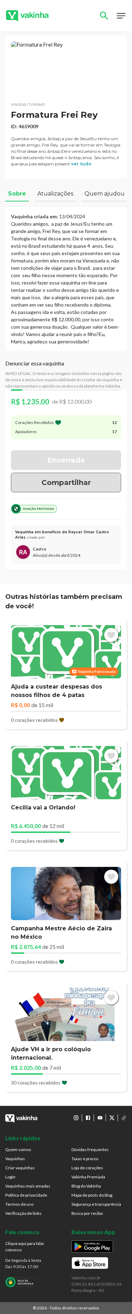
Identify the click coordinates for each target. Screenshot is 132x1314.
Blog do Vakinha (86, 1186)
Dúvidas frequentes (90, 1149)
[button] (66, 68)
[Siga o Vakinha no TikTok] (124, 1118)
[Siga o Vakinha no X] (112, 1118)
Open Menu (121, 15)
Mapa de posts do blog (91, 1195)
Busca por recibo (87, 1213)
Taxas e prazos (85, 1158)
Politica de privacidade (26, 1195)
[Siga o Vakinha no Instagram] (76, 1118)
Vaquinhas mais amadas (27, 1186)
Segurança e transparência (96, 1204)
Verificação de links (23, 1213)
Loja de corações (87, 1167)
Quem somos (18, 1149)
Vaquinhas (15, 1158)
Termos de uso (19, 1204)
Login (10, 1176)
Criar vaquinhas (20, 1167)
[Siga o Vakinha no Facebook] (88, 1118)
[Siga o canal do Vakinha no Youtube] (100, 1118)
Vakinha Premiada (88, 1176)
